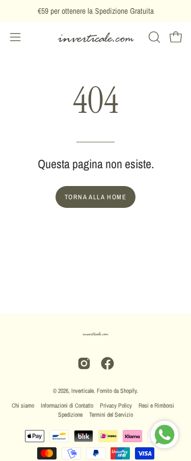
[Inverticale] (96, 37)
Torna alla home (96, 197)
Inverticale (82, 391)
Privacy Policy (116, 406)
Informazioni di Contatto (67, 406)
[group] (95, 11)
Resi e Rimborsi (156, 406)
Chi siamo (23, 406)
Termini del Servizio (111, 415)
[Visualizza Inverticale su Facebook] (107, 363)
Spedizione (70, 415)
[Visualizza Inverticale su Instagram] (84, 363)
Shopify (128, 391)
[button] (153, 37)
